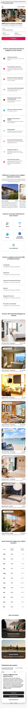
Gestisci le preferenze (13, 699)
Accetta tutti (13, 692)
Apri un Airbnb (21, 6)
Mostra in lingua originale (8, 3)
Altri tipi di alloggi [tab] (19, 668)
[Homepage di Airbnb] (3, 7)
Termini (15, 703)
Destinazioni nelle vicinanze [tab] (7, 668)
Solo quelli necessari (13, 696)
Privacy (11, 703)
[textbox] (7, 34)
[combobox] (13, 30)
